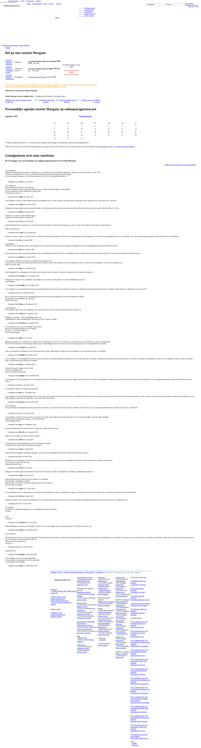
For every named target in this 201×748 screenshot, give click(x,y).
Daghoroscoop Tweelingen (139, 646)
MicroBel (54, 572)
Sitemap (67, 572)
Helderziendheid (103, 594)
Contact (58, 4)
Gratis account (86, 16)
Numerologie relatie (104, 620)
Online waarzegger (121, 654)
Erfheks (134, 743)
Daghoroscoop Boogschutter (139, 702)
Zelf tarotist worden (86, 599)
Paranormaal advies (83, 581)
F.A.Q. (45, 4)
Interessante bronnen (77, 572)
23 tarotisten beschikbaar (13, 1)
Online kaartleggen (121, 602)
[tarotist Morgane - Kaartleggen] (10, 79)
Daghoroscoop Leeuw (137, 665)
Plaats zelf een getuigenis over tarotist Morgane (180, 165)
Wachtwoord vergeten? (193, 6)
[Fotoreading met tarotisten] (140, 603)
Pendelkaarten (120, 605)
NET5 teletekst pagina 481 (59, 601)
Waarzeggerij (119, 644)
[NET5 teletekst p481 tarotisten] (64, 599)
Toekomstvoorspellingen (85, 625)
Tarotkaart (118, 624)
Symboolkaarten (120, 609)
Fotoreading (85, 12)
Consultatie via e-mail (137, 592)
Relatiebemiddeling (104, 623)
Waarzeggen (119, 640)
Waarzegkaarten (120, 632)
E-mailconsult (86, 10)
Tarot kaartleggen (121, 613)
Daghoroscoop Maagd (137, 674)
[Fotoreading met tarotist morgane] (46, 102)
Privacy (51, 4)
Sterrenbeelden (103, 645)
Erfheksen (135, 745)
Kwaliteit (23, 1)
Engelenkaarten (120, 581)
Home (29, 4)
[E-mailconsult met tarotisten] (140, 590)
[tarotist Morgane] (15, 45)
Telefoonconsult (86, 8)
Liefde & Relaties (103, 635)
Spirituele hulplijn (105, 590)
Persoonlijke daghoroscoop (139, 738)
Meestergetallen (82, 652)
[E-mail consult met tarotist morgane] (66, 102)
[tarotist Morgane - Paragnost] (10, 64)
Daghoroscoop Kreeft (137, 655)
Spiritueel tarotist (103, 585)
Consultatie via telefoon (138, 585)
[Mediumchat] (140, 598)
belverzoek (103, 147)
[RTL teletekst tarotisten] (59, 602)
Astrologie (102, 640)
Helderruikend (102, 588)
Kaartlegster (119, 588)
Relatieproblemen (103, 631)
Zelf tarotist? (89, 572)
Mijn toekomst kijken (87, 605)
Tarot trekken (119, 620)
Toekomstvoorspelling (84, 618)
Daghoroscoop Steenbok (138, 712)
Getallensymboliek (83, 648)
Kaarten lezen (119, 592)
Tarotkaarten (119, 628)
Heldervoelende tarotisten (106, 602)
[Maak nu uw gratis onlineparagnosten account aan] (20, 102)
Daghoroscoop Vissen (137, 731)
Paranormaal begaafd (84, 592)
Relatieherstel (102, 627)
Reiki (85, 638)
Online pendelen (120, 648)
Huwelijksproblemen (105, 612)
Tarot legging (119, 617)
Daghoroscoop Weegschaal (139, 684)
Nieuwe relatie (102, 616)
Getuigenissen (37, 4)
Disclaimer (38, 1)
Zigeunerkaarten (122, 634)
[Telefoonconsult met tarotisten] (140, 583)
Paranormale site (82, 585)
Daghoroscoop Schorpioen (139, 693)
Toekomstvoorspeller (84, 614)
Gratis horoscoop (30, 1)
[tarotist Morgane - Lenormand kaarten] (10, 72)
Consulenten (99, 572)
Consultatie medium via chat (139, 600)
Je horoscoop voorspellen (87, 628)
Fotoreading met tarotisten (139, 605)
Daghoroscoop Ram (137, 627)
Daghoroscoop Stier (137, 637)
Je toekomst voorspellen (87, 632)
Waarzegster (119, 657)
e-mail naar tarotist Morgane (125, 147)
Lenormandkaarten (121, 596)
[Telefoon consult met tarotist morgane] (88, 102)
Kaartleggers (119, 585)
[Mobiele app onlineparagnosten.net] (64, 615)
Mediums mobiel (56, 617)
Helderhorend (102, 581)
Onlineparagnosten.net (12, 5)
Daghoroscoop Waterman (138, 721)
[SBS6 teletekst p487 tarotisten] (58, 591)
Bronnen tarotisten (104, 605)
